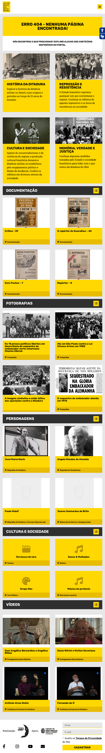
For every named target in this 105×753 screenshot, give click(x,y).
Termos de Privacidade (89, 738)
